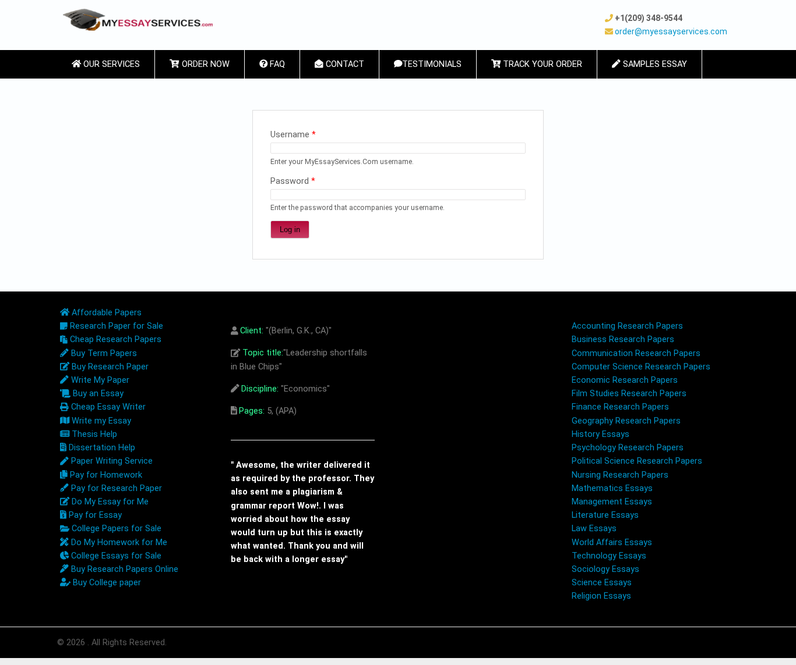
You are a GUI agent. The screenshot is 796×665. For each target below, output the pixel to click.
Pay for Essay (94, 515)
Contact (343, 64)
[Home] (138, 20)
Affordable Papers (105, 313)
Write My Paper (99, 380)
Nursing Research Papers (620, 475)
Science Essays (602, 583)
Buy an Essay (97, 394)
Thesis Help (93, 434)
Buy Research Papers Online (123, 569)
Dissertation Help (100, 448)
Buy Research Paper (109, 367)
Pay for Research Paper (115, 488)
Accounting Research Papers (627, 326)
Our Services (110, 64)
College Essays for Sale (115, 556)
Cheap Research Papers (114, 339)
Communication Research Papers (636, 353)
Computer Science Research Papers (641, 367)
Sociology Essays (605, 569)
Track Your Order (541, 64)
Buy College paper (106, 583)
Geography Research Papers (626, 421)
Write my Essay (100, 421)
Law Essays (594, 529)
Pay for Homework (105, 475)
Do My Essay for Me (109, 502)
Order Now (204, 64)
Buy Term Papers (103, 353)
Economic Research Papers (625, 380)
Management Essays (612, 502)
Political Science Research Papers (637, 461)
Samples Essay (654, 64)
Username (293, 135)
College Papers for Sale (115, 529)
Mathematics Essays (612, 488)
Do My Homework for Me (118, 542)
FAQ (276, 64)
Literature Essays (605, 515)
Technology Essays (609, 556)
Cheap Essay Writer (107, 407)
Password (292, 181)
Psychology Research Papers (628, 448)
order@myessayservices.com (671, 31)
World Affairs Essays (612, 542)
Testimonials (432, 64)
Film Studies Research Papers (629, 394)
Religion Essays (601, 596)
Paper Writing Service (111, 461)
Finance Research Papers (620, 407)
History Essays (600, 434)
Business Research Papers (623, 339)
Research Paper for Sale (115, 326)
